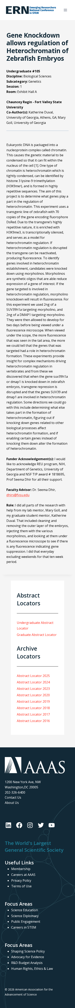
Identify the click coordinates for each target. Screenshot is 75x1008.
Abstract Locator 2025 (33, 676)
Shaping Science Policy (28, 951)
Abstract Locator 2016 (33, 721)
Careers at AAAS (23, 874)
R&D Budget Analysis (27, 963)
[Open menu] (65, 10)
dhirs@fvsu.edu (17, 495)
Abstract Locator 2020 (33, 695)
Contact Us (13, 797)
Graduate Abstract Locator (37, 635)
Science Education (24, 910)
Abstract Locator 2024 (33, 682)
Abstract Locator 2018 (33, 708)
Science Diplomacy (25, 916)
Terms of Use (21, 886)
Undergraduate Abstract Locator (35, 625)
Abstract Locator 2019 (33, 701)
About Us (12, 802)
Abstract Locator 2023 (33, 688)
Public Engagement (25, 921)
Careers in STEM (23, 927)
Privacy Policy (21, 880)
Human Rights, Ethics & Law (32, 968)
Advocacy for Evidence (27, 957)
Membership (20, 869)
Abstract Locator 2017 (33, 714)
